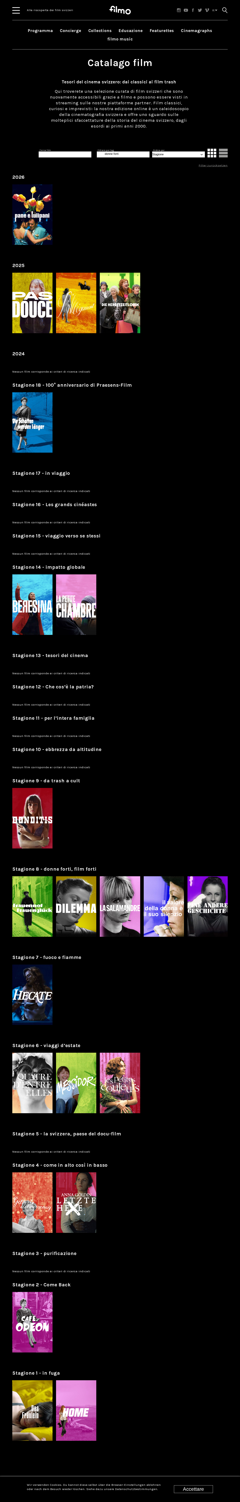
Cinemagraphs (196, 30)
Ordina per (159, 150)
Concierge (70, 30)
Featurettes (162, 30)
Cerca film (45, 150)
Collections (100, 30)
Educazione (131, 30)
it (213, 10)
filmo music (120, 39)
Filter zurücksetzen (213, 165)
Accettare (193, 1489)
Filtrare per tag (106, 150)
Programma (40, 30)
